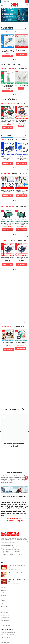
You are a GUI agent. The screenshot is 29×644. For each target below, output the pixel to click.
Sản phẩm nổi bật (5, 615)
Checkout (3, 600)
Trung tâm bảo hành (5, 620)
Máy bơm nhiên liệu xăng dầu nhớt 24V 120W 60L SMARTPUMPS (8, 344)
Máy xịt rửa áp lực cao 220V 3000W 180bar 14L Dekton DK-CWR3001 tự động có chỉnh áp (7, 122)
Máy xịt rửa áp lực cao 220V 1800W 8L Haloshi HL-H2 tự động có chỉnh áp (21, 122)
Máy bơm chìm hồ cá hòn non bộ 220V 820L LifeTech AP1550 (7, 158)
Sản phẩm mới (4, 612)
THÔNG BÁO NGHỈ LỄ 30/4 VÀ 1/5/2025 (17, 573)
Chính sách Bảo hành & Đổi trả (8, 634)
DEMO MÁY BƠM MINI (20, 522)
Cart (2, 598)
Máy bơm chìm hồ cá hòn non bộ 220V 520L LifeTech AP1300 (21, 158)
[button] (7, 56)
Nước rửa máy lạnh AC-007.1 (21, 85)
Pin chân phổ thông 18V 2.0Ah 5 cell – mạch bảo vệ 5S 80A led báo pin (21, 259)
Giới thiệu (3, 590)
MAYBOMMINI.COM (7, 502)
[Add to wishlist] (12, 36)
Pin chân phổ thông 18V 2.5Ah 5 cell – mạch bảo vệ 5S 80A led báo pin (7, 259)
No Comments (16, 569)
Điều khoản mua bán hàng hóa (8, 632)
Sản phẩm (3, 610)
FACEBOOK (6, 522)
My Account (4, 595)
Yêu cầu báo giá (4, 622)
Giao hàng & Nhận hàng (6, 640)
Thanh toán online (5, 642)
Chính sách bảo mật (5, 637)
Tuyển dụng (3, 603)
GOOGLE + (11, 522)
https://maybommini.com (13, 552)
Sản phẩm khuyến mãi (6, 617)
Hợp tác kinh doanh (5, 625)
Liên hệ (2, 592)
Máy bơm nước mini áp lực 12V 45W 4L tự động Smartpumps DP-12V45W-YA (8, 50)
